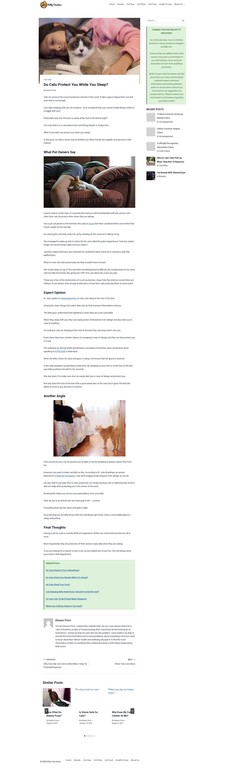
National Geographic (66, 476)
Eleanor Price (51, 90)
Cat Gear (131, 4)
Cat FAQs (141, 4)
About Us (135, 760)
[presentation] (57, 697)
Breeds (120, 4)
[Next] (132, 711)
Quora (91, 223)
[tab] (84, 736)
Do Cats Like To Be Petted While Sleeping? (66, 599)
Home (112, 4)
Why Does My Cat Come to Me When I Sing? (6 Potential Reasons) (65, 664)
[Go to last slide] (46, 711)
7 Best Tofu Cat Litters (124, 662)
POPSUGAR (60, 351)
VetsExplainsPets (68, 298)
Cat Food (152, 4)
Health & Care (165, 4)
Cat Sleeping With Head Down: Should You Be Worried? (72, 592)
